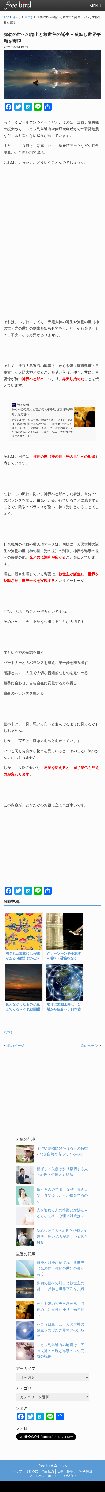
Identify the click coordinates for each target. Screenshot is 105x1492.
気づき (8, 1032)
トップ (17, 1471)
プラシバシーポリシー (45, 1476)
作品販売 (47, 1471)
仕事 (60, 1471)
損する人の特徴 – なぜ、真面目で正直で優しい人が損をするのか (62, 1195)
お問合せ (70, 1476)
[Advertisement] (52, 242)
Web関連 (86, 1471)
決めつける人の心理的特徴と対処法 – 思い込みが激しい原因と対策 (62, 1236)
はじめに (31, 1471)
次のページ (89, 1045)
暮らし (71, 1471)
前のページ (15, 1045)
